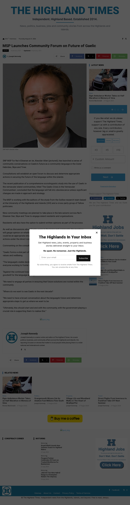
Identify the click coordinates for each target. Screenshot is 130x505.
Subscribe (83, 258)
